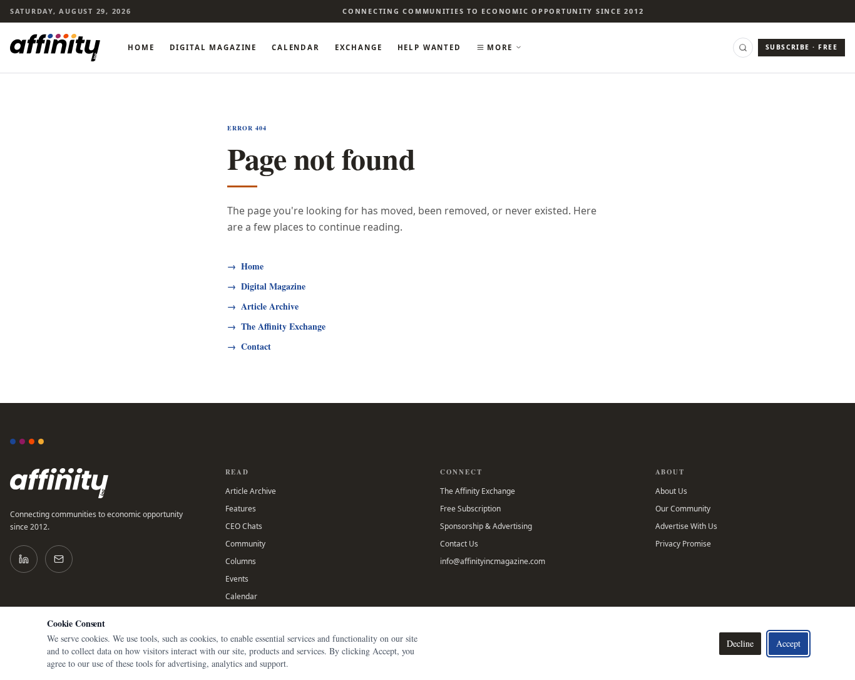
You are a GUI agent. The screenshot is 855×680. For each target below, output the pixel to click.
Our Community (682, 509)
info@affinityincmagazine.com (492, 562)
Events (236, 579)
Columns (240, 562)
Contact (249, 346)
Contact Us (459, 544)
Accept (788, 643)
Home (141, 47)
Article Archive (263, 306)
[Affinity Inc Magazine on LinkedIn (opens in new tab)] (24, 559)
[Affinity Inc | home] (55, 47)
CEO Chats (243, 526)
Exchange (358, 47)
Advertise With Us (686, 526)
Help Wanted (429, 47)
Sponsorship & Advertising (486, 526)
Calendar (296, 47)
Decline (740, 643)
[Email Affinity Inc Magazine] (59, 559)
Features (240, 509)
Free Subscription (470, 509)
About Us (671, 491)
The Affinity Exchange (276, 326)
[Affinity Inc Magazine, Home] (105, 483)
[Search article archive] (743, 48)
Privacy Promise (683, 544)
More (500, 47)
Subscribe (801, 47)
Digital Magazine (213, 47)
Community (245, 544)
